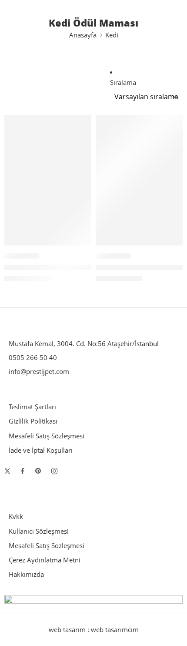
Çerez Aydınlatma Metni (44, 560)
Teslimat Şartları (32, 407)
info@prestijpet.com (39, 371)
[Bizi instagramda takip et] (54, 471)
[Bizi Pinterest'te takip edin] (38, 471)
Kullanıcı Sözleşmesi (39, 531)
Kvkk (16, 516)
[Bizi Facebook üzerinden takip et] (22, 471)
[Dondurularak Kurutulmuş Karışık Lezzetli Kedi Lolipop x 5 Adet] (139, 180)
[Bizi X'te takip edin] (7, 471)
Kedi (111, 35)
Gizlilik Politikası (33, 421)
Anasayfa (83, 35)
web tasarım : (69, 630)
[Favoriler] (82, 123)
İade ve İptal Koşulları (41, 450)
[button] (79, 244)
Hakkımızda (26, 574)
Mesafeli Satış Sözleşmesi (46, 436)
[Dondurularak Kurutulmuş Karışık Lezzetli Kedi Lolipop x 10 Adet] (47, 180)
